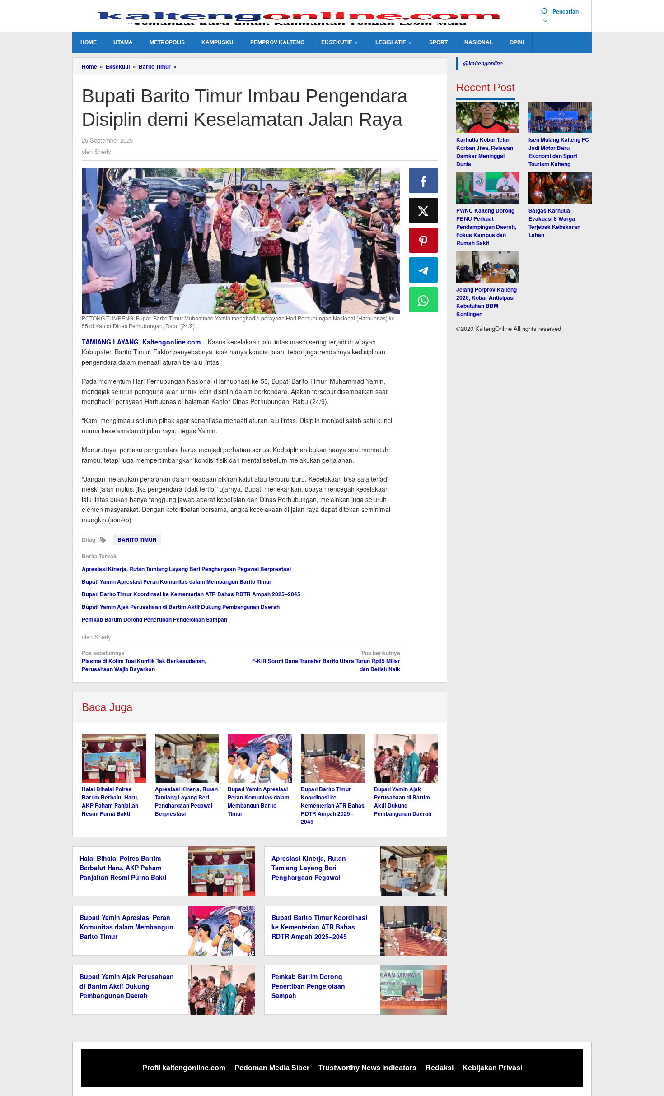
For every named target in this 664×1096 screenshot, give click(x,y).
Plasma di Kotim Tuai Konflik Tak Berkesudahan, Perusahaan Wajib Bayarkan (144, 661)
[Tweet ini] (423, 210)
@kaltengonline (483, 63)
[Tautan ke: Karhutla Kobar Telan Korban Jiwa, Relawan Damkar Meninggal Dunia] (487, 117)
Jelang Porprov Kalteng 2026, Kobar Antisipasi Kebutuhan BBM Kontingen (486, 301)
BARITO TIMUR (137, 539)
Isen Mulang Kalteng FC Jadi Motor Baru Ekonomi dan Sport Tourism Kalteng (558, 151)
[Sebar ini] (423, 180)
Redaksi (440, 1068)
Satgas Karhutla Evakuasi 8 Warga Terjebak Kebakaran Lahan (554, 222)
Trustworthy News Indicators (367, 1068)
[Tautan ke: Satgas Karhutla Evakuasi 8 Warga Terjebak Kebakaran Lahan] (560, 188)
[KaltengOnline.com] (303, 17)
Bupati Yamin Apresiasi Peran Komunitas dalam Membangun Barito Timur (176, 581)
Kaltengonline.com (171, 341)
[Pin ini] (423, 240)
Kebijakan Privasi (492, 1068)
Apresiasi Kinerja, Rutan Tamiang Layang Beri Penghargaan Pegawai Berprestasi (186, 569)
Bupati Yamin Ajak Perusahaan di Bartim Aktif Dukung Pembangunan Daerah (181, 607)
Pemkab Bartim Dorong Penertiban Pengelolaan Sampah (154, 619)
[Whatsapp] (423, 299)
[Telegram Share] (423, 270)
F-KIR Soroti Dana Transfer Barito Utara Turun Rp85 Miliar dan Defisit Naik (326, 661)
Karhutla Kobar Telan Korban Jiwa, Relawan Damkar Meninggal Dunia (484, 151)
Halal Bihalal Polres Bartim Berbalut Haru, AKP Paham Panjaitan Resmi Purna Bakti (110, 801)
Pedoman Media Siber (271, 1068)
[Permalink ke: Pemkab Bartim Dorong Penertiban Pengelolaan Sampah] (411, 988)
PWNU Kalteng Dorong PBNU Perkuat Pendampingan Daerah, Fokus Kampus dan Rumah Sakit (486, 226)
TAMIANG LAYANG (110, 341)
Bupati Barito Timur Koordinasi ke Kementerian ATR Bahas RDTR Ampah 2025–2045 (191, 594)
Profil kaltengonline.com (183, 1068)
